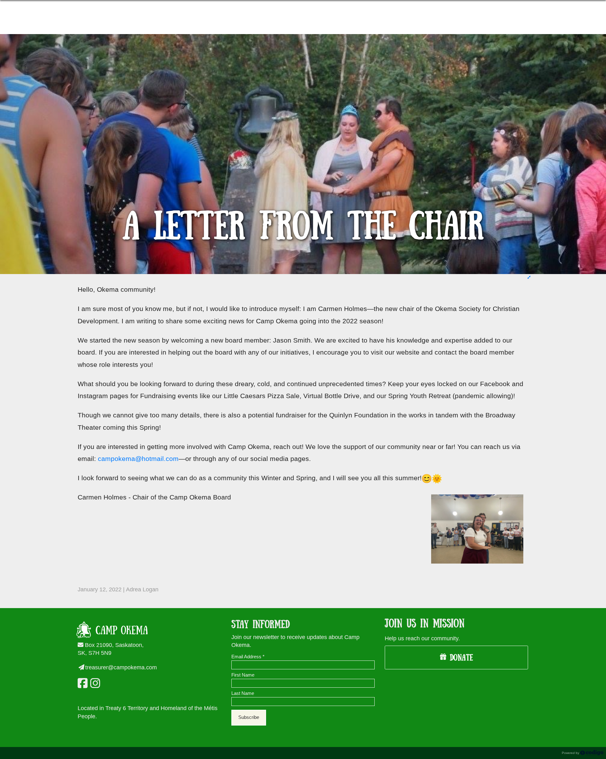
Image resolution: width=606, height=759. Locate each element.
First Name (242, 675)
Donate (459, 658)
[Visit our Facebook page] (81, 683)
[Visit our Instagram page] (94, 683)
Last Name (242, 693)
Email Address (247, 656)
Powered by (571, 753)
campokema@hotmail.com (138, 458)
